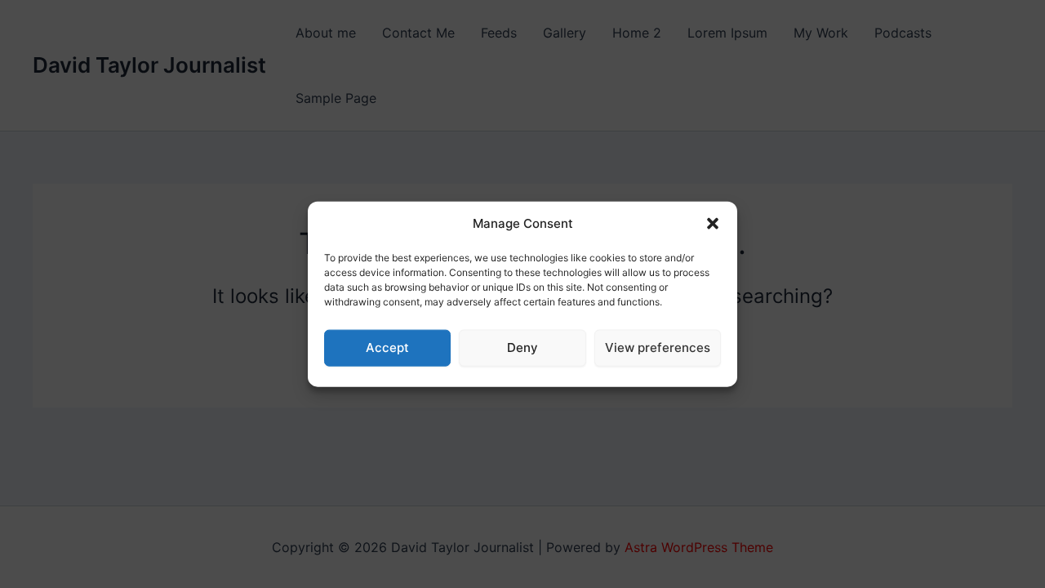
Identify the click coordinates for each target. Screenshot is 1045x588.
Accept (387, 347)
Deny (522, 347)
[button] (713, 224)
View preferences (657, 347)
